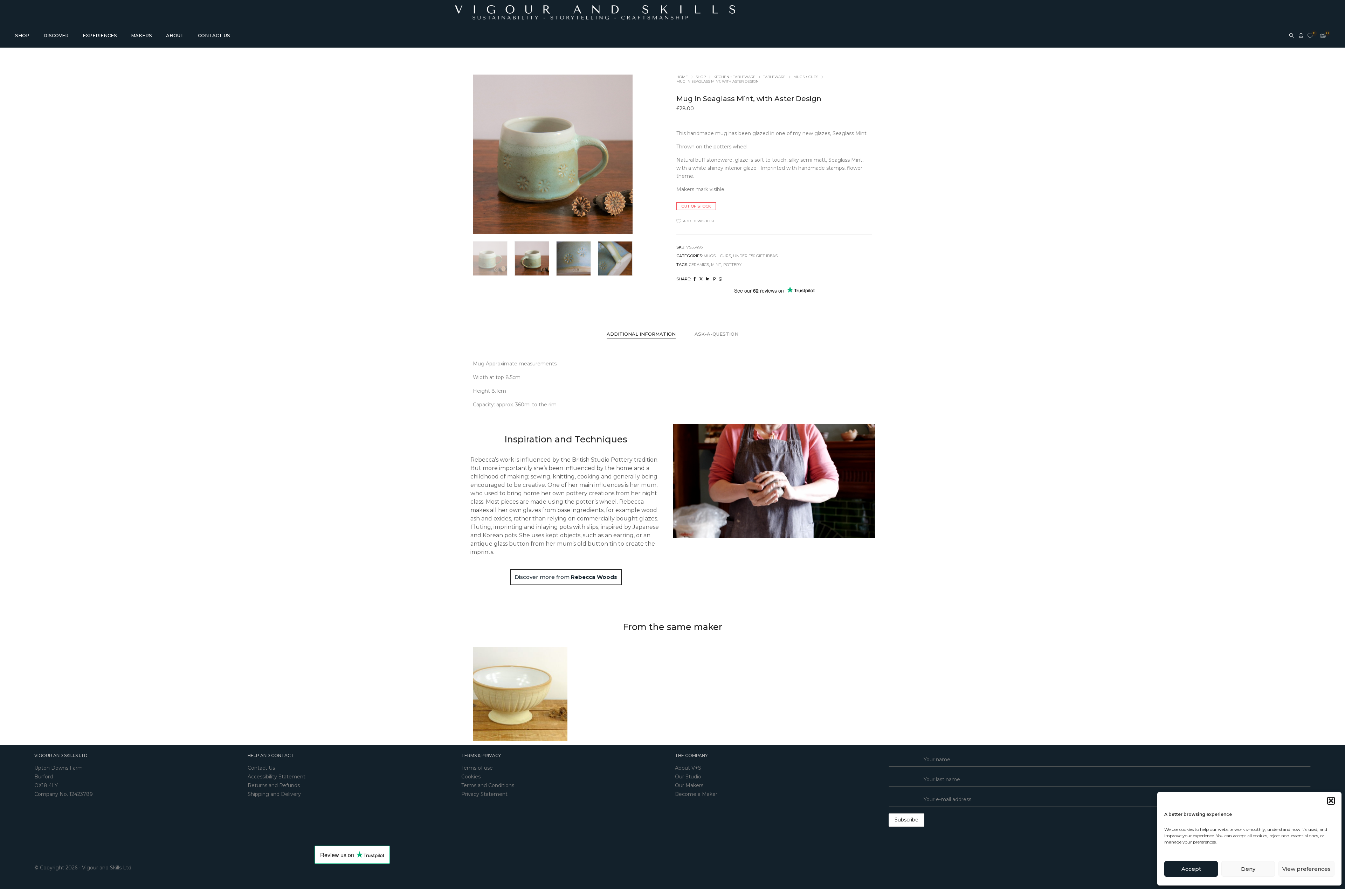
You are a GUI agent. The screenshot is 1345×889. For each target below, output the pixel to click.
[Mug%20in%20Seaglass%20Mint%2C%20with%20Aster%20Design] (694, 279)
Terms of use (477, 768)
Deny (1248, 869)
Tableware (774, 77)
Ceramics (699, 264)
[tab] (641, 334)
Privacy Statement (484, 794)
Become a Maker (696, 794)
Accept (1191, 869)
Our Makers (689, 785)
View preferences (1306, 869)
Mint (716, 264)
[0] (1310, 36)
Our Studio (688, 777)
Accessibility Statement (276, 777)
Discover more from (566, 577)
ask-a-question (716, 334)
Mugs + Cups (805, 77)
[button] (1330, 800)
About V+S (688, 768)
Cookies (471, 777)
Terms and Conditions (487, 785)
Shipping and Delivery (274, 794)
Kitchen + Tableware (734, 77)
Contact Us (261, 768)
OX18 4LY (46, 785)
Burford (43, 777)
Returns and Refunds (274, 785)
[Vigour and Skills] (595, 10)
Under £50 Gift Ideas (755, 255)
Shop (701, 77)
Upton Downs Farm (58, 768)
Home (682, 77)
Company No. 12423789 (63, 794)
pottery (732, 264)
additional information (641, 334)
